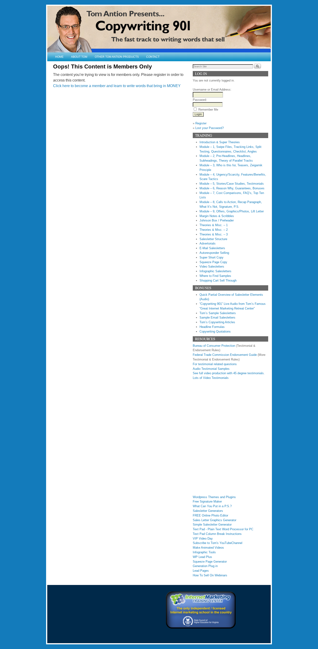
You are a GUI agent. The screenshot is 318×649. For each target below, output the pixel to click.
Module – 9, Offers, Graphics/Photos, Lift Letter (232, 211)
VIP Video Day (203, 538)
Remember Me (208, 109)
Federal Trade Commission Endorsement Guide (225, 355)
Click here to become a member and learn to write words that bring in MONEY (117, 86)
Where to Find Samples (215, 276)
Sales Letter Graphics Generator (214, 520)
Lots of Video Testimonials (211, 378)
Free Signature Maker (207, 501)
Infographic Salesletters (215, 271)
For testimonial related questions (215, 364)
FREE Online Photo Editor (210, 515)
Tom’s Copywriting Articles (217, 322)
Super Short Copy (211, 257)
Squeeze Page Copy (213, 262)
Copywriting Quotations (215, 331)
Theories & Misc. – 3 (214, 234)
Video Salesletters (212, 266)
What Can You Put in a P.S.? (212, 506)
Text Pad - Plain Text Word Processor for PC (223, 529)
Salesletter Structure (213, 239)
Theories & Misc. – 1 (214, 225)
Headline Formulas (212, 327)
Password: (200, 100)
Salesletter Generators (208, 511)
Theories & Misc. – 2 (214, 229)
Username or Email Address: (212, 89)
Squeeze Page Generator (210, 561)
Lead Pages (201, 570)
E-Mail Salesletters (212, 248)
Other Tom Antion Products (117, 56)
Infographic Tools (204, 552)
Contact (152, 56)
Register (200, 123)
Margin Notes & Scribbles (217, 216)
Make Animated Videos (208, 547)
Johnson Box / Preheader (217, 220)
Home (59, 56)
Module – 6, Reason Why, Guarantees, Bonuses (232, 188)
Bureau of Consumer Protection (214, 345)
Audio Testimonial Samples (211, 368)
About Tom (79, 56)
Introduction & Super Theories (220, 142)
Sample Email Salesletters (217, 317)
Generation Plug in (205, 566)
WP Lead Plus (202, 557)
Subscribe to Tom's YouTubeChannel (217, 543)
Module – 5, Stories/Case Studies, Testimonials (232, 183)
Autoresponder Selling (214, 253)
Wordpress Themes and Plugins (214, 497)
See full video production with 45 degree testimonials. (229, 373)
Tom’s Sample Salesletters (218, 313)
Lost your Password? (209, 128)
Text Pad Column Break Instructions (217, 534)
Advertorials (208, 243)
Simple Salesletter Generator (212, 524)
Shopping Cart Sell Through (218, 280)
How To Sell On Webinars (210, 575)
